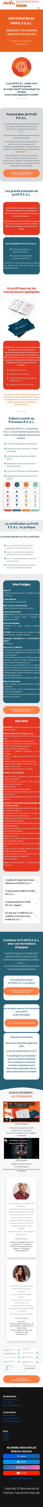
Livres (5, 1440)
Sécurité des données (11, 1405)
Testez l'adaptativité (11, 1418)
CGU (10, 1402)
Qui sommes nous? (10, 1399)
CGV (5, 1402)
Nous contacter (8, 865)
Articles (6, 1434)
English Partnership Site (21, 1478)
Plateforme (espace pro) (12, 1421)
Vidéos (5, 1437)
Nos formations (9, 1415)
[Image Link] (21, 2)
